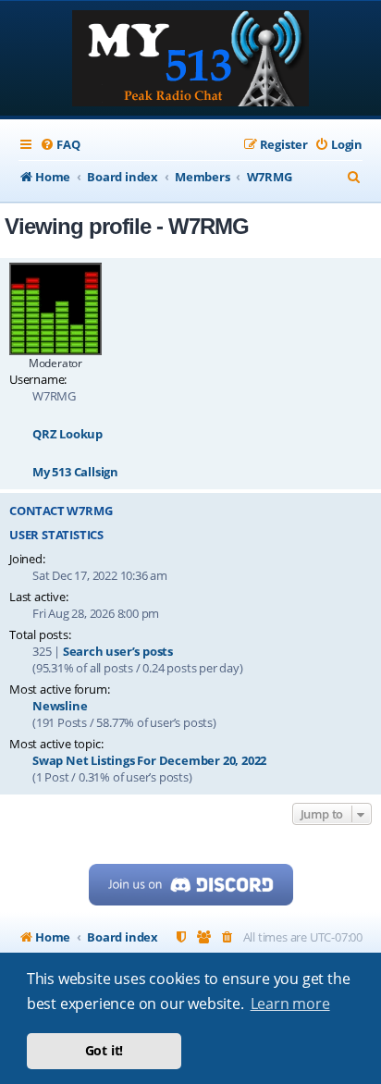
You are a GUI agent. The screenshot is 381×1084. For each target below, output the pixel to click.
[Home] (190, 60)
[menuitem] (60, 144)
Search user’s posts (118, 651)
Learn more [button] (290, 1003)
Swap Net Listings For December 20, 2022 (149, 760)
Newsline (59, 705)
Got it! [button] (104, 1050)
